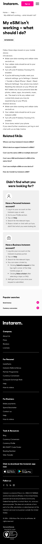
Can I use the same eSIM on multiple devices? (20, 152)
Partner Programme (10, 371)
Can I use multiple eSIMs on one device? (18, 166)
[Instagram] (14, 484)
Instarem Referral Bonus (12, 368)
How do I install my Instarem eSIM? (16, 171)
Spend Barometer (10, 407)
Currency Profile (9, 443)
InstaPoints (7, 364)
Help (13, 12)
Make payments (9, 403)
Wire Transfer (8, 455)
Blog (4, 435)
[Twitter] (7, 484)
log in (33, 126)
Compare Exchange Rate (12, 379)
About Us (6, 336)
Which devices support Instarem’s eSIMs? (18, 147)
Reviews (6, 344)
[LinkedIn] (10, 484)
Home (5, 12)
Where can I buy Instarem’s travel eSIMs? (18, 141)
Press (5, 340)
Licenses (6, 347)
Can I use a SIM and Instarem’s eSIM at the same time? (19, 159)
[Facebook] (4, 484)
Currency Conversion (11, 375)
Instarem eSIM (8, 40)
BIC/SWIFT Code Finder (12, 447)
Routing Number (9, 451)
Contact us (7, 411)
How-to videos (8, 387)
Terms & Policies (8, 527)
